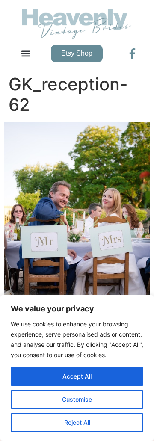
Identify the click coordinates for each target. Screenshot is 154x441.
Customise (77, 399)
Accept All (77, 376)
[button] (26, 54)
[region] (77, 368)
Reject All (77, 422)
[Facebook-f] (132, 53)
